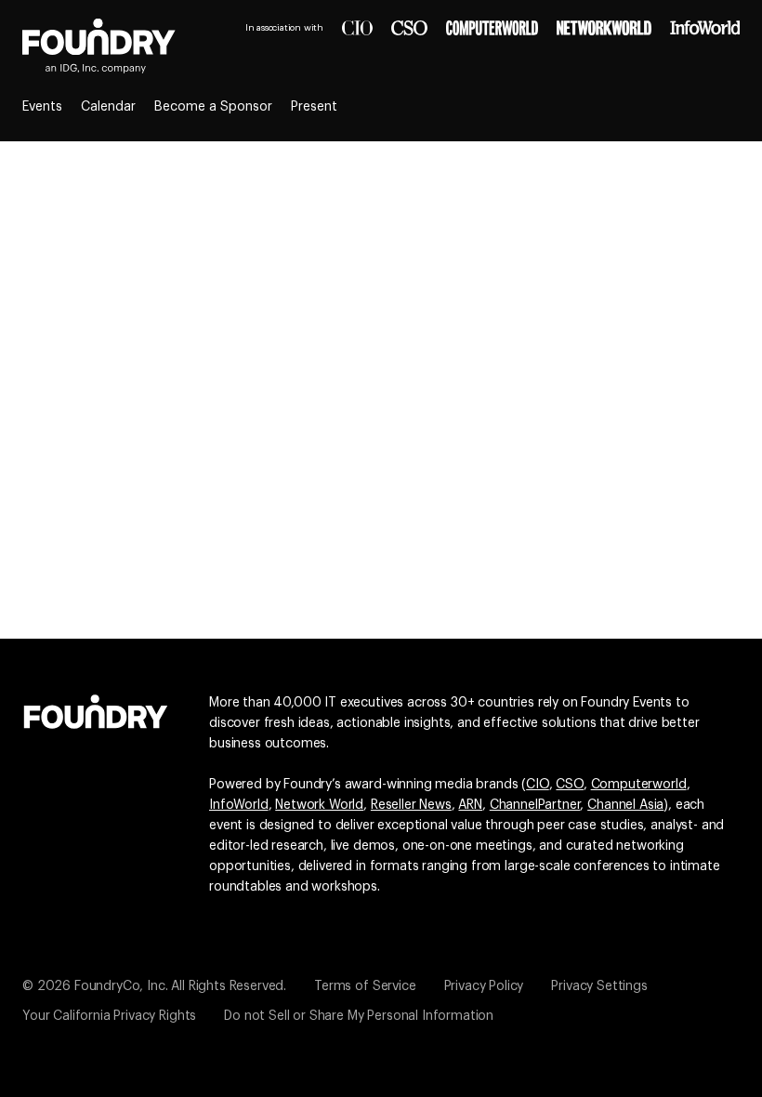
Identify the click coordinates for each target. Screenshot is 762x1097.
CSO (570, 784)
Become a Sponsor (213, 106)
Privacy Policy (484, 986)
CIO (537, 784)
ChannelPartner (535, 805)
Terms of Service (364, 986)
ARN (470, 805)
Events (42, 106)
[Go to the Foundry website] (95, 709)
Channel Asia (625, 805)
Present (314, 106)
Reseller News (411, 805)
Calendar (108, 106)
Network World (319, 805)
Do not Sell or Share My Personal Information (358, 1016)
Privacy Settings (599, 986)
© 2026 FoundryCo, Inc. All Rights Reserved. (154, 986)
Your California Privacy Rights (109, 1016)
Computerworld (639, 784)
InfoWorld (239, 805)
